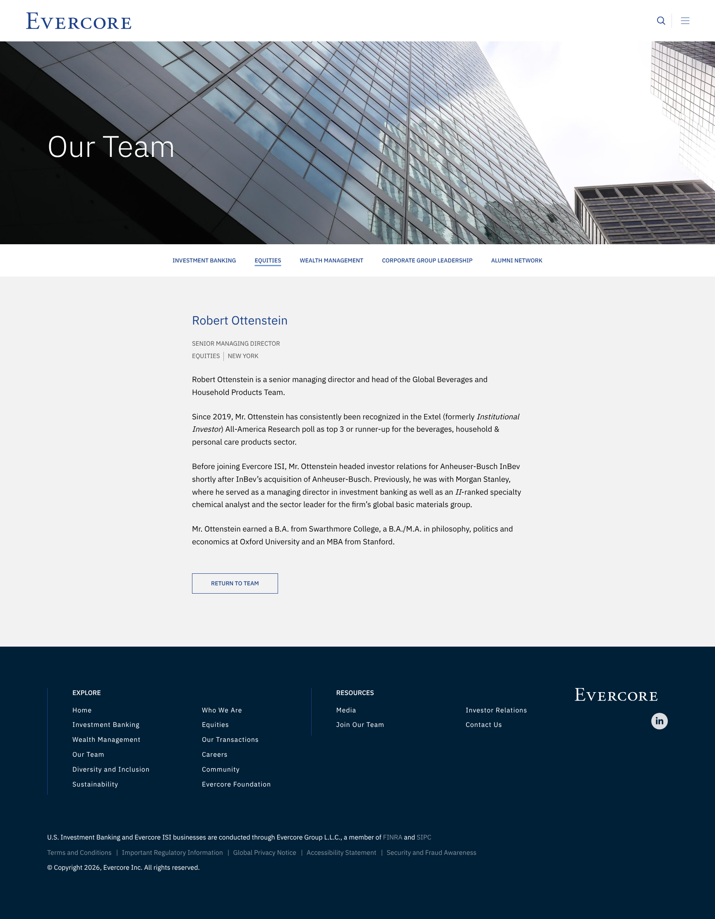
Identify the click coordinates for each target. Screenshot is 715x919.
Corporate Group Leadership (427, 260)
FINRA (392, 837)
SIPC (424, 837)
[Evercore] (341, 20)
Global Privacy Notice (265, 853)
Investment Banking (204, 260)
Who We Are (222, 710)
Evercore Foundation (236, 784)
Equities (267, 260)
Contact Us (483, 725)
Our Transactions (230, 740)
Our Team (88, 755)
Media (346, 710)
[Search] (661, 21)
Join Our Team (360, 725)
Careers (215, 755)
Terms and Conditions (79, 853)
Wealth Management (332, 260)
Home (82, 710)
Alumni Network (516, 260)
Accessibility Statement (342, 853)
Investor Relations (496, 710)
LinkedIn (659, 721)
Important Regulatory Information (172, 853)
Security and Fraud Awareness (431, 853)
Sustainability (95, 784)
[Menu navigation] (682, 21)
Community (221, 769)
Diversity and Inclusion (111, 769)
